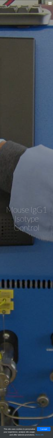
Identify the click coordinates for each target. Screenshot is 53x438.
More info (39, 435)
